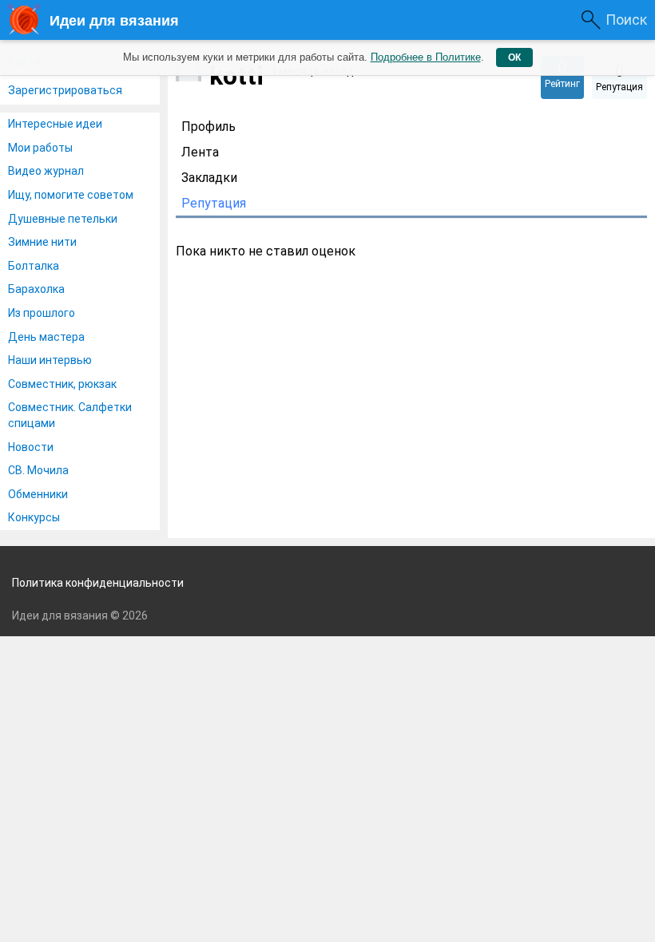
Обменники (38, 494)
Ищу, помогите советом (70, 194)
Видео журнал (46, 170)
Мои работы (40, 147)
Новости (31, 447)
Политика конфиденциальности (98, 582)
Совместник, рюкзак (62, 384)
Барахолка (36, 289)
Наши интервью (50, 360)
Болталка (33, 265)
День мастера (46, 336)
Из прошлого (41, 313)
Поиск (626, 19)
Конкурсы (34, 517)
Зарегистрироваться (65, 90)
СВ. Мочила (38, 470)
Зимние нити (42, 242)
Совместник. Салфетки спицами (70, 415)
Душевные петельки (62, 218)
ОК (514, 57)
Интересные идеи (55, 123)
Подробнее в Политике (426, 57)
